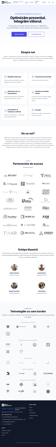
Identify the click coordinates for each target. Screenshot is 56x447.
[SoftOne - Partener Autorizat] (13, 408)
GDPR (3, 435)
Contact (44, 2)
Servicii (31, 2)
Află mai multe (19, 34)
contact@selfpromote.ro (9, 421)
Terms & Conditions (6, 430)
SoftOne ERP (37, 2)
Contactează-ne (36, 34)
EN (52, 2)
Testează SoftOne (33, 415)
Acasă (26, 2)
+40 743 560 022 (8, 424)
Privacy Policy (5, 433)
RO (49, 2)
